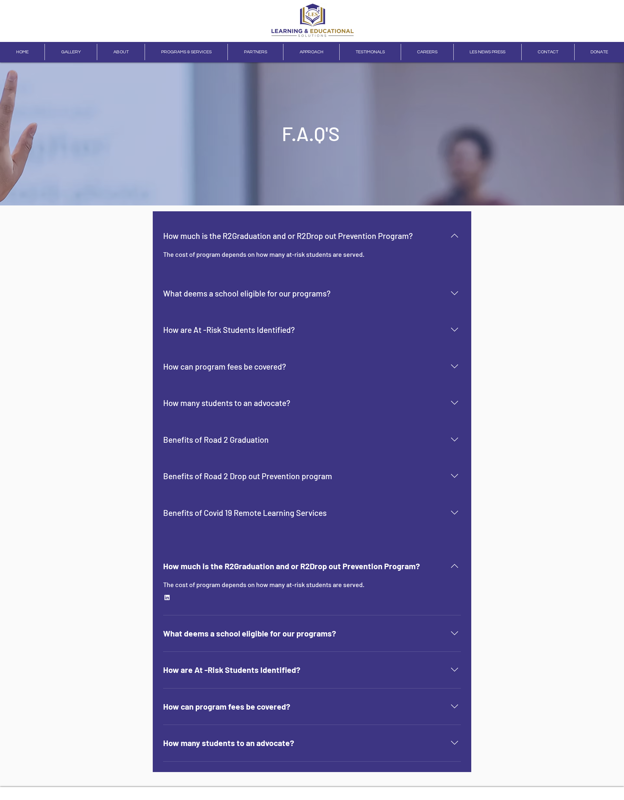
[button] (167, 597)
